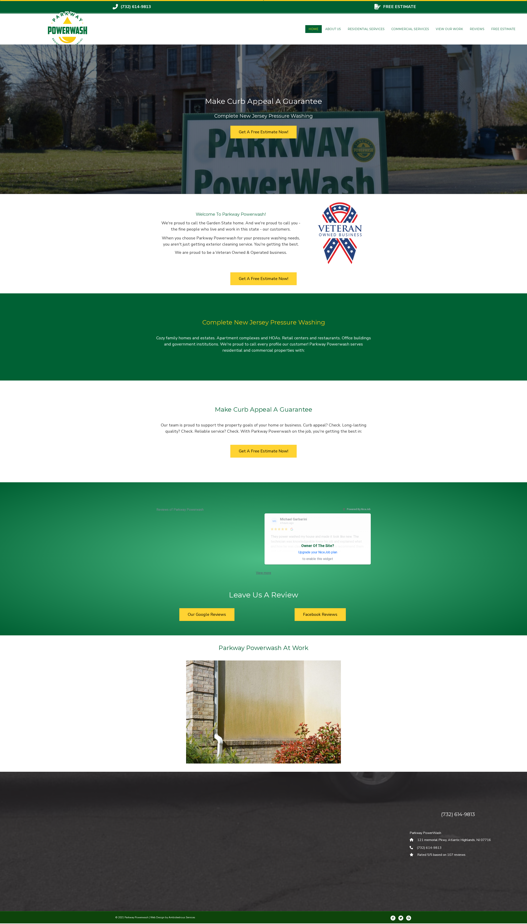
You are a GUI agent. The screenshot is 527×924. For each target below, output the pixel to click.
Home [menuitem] (313, 29)
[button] (169, 717)
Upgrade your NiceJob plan (317, 552)
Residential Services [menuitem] (366, 29)
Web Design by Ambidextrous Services (172, 917)
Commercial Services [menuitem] (410, 29)
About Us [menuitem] (333, 29)
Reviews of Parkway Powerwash (180, 510)
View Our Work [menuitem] (449, 29)
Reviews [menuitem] (477, 29)
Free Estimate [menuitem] (503, 29)
